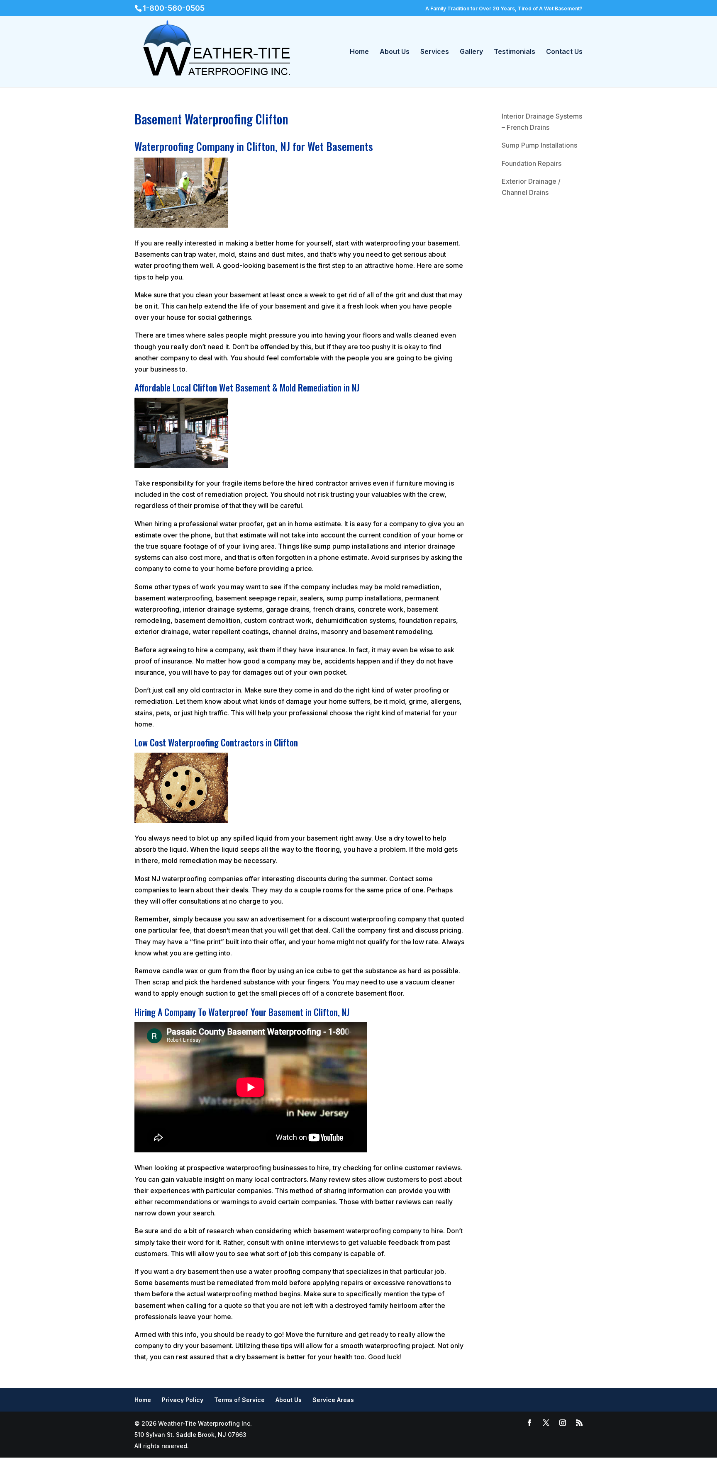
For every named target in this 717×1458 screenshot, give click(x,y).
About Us (395, 52)
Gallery (471, 52)
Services (434, 52)
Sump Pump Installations (539, 145)
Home (359, 52)
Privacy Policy (182, 1399)
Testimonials (514, 52)
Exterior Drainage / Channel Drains (531, 187)
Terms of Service (239, 1399)
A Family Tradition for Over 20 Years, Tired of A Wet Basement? (504, 8)
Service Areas (333, 1399)
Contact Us (564, 52)
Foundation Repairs (531, 163)
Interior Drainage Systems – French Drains (542, 121)
